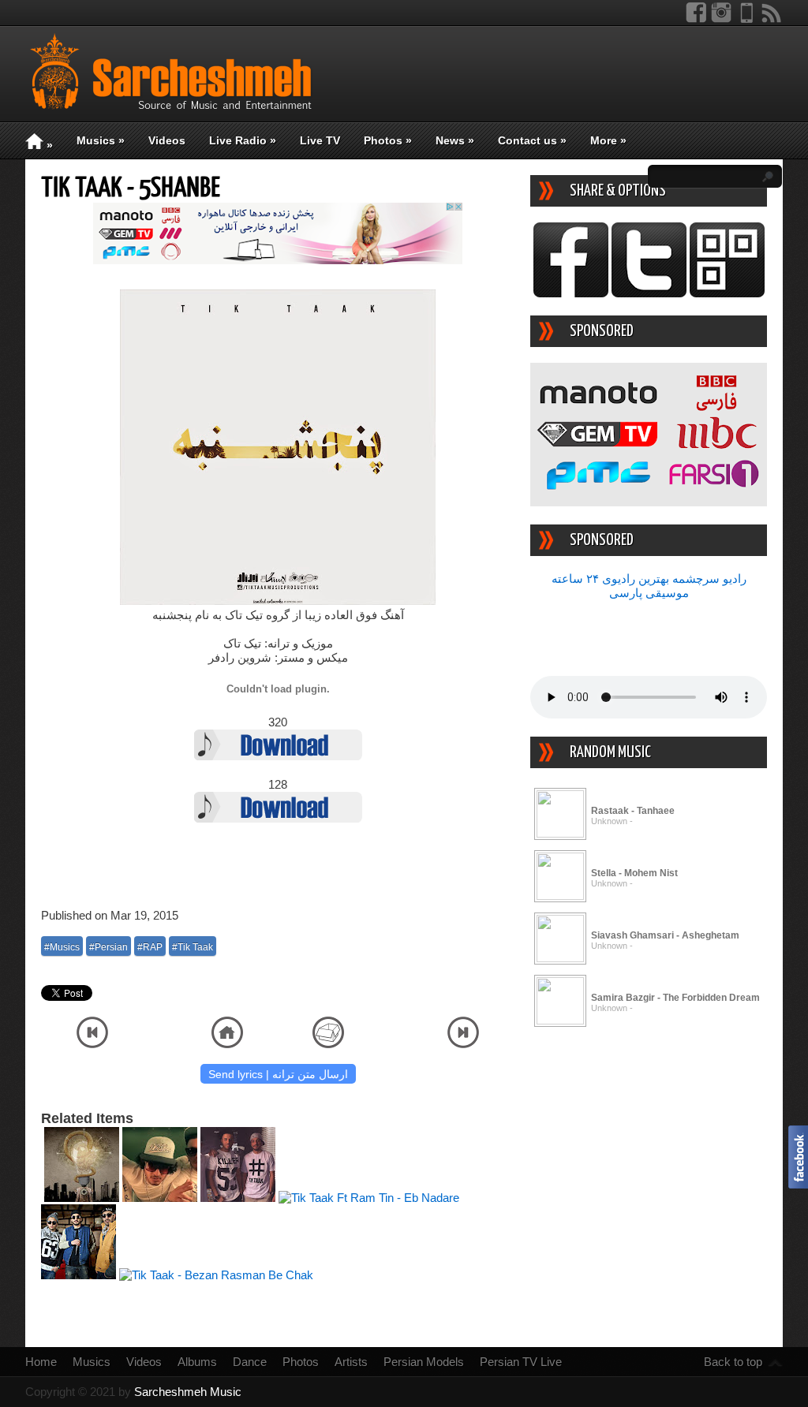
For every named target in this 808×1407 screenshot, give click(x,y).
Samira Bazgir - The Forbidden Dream (675, 997)
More (608, 140)
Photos (388, 140)
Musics (101, 140)
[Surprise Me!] (328, 1044)
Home (41, 1361)
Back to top (733, 1361)
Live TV (320, 140)
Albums (197, 1361)
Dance (250, 1361)
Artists (351, 1361)
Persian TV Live (521, 1361)
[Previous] (92, 1044)
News (455, 140)
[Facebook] (696, 19)
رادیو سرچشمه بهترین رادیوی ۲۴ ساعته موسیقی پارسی (649, 585)
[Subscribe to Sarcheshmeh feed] (772, 19)
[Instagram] (721, 19)
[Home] (227, 1044)
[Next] (463, 1044)
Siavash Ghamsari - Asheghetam (665, 935)
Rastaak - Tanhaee (633, 810)
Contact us (532, 140)
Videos (166, 140)
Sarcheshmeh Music (187, 1391)
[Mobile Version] (746, 19)
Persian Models (423, 1361)
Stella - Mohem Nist (634, 873)
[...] (560, 833)
